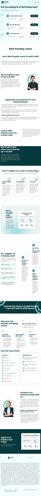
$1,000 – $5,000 (30, 220)
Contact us (30, 457)
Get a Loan (34, 15)
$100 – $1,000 (22, 220)
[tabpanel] (22, 18)
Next (2, 35)
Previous (2, 15)
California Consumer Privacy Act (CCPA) (10, 491)
